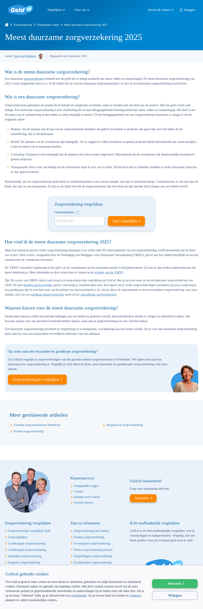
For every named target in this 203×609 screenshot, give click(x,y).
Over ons (80, 9)
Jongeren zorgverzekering (24, 562)
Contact (78, 491)
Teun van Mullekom (24, 56)
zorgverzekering (34, 78)
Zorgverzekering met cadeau (91, 530)
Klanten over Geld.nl (87, 497)
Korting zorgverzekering (89, 537)
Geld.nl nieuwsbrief (146, 481)
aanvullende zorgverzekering (98, 294)
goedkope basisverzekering (47, 294)
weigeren (135, 595)
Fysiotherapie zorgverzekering (92, 562)
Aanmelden (142, 498)
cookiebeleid (78, 595)
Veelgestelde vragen (48, 24)
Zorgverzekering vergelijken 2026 (29, 530)
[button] (74, 602)
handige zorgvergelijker (38, 285)
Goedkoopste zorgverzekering (27, 543)
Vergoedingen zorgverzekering (93, 556)
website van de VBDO (109, 272)
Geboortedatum (65, 212)
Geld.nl (20, 9)
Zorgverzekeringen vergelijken (36, 379)
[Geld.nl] (7, 24)
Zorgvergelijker (17, 537)
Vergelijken (54, 9)
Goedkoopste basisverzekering (27, 549)
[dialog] (101, 587)
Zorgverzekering (22, 24)
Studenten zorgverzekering (24, 556)
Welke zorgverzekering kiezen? (93, 549)
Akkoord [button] (174, 583)
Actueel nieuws (83, 502)
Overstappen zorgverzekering (92, 543)
